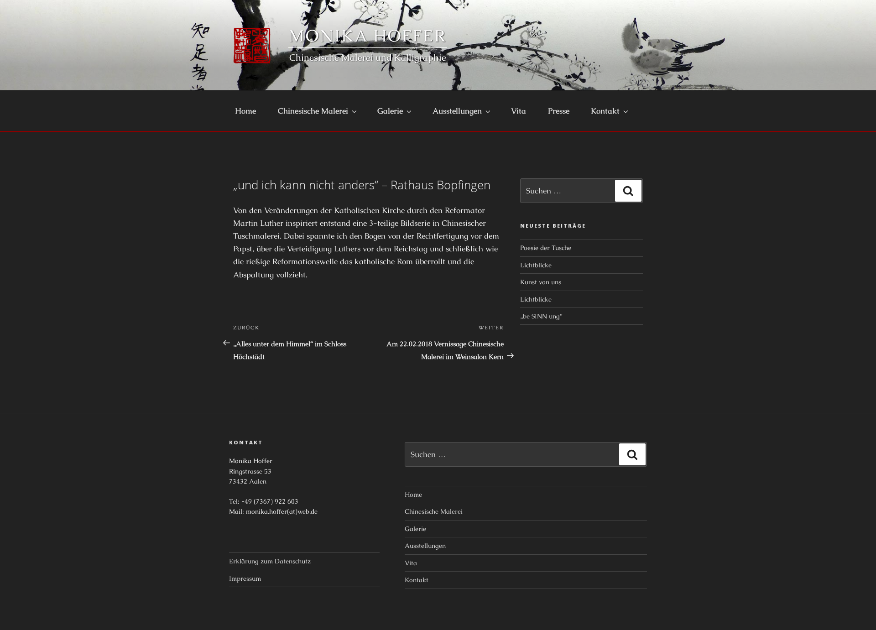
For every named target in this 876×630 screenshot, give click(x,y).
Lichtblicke (536, 265)
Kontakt (605, 111)
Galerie (390, 111)
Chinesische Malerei (313, 111)
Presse (558, 111)
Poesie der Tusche (545, 248)
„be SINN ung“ (541, 316)
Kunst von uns (540, 282)
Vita (518, 111)
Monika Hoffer (367, 36)
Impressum (245, 578)
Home (245, 111)
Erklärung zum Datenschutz (270, 561)
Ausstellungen (457, 111)
